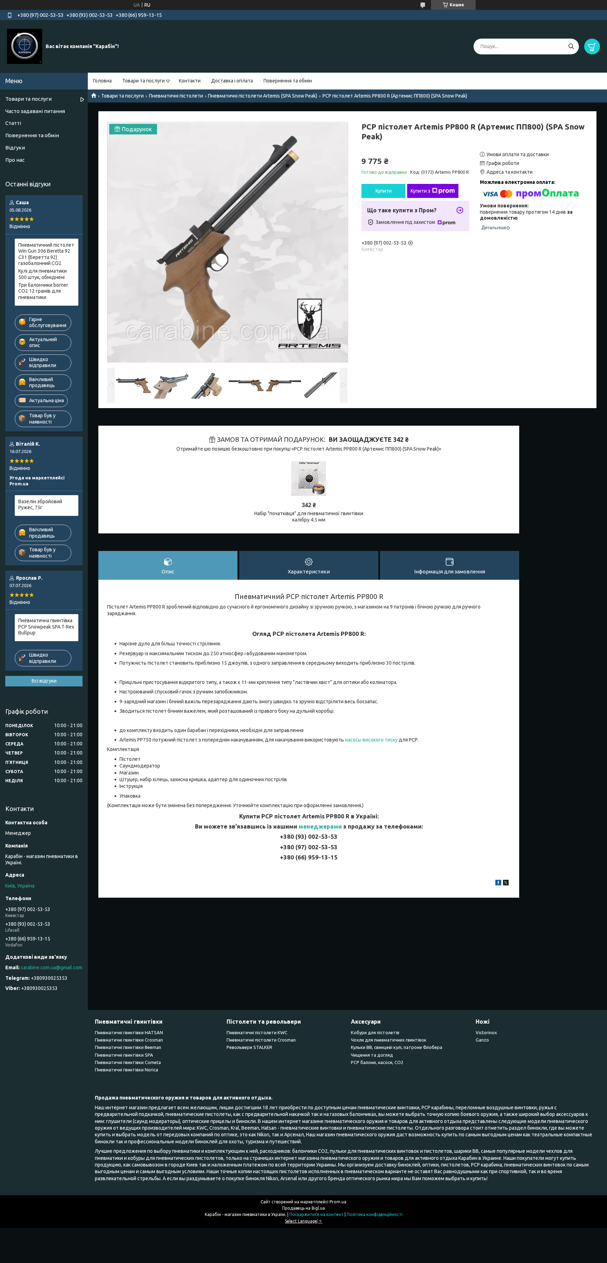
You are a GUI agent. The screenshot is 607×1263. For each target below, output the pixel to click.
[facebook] (498, 883)
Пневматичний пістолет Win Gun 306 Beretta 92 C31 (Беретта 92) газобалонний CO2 (46, 254)
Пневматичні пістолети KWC (257, 1032)
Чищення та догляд (372, 1054)
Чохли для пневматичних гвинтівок (388, 1039)
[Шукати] (571, 46)
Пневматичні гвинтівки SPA (124, 1054)
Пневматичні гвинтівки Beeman (128, 1047)
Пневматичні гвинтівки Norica (126, 1069)
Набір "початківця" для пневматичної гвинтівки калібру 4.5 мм (308, 517)
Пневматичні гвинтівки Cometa (128, 1062)
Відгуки (15, 148)
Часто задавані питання (35, 111)
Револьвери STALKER (249, 1047)
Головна (102, 81)
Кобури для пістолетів (375, 1032)
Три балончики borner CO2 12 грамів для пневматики (43, 291)
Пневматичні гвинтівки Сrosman (129, 1039)
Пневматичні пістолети (176, 96)
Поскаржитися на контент (316, 1214)
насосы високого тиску (371, 740)
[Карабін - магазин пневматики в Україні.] (24, 46)
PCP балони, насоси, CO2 (377, 1062)
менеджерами (320, 826)
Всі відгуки (44, 681)
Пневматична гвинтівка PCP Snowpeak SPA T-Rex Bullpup (46, 627)
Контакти (190, 81)
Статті (13, 123)
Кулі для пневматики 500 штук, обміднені (42, 274)
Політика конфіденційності (375, 1214)
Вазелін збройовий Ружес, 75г (40, 505)
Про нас (15, 160)
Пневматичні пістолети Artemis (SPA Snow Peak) (262, 96)
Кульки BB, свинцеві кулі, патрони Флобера (396, 1047)
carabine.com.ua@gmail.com (51, 967)
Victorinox (486, 1032)
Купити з (420, 191)
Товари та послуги (143, 81)
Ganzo (482, 1039)
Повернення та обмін (287, 81)
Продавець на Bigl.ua (303, 1208)
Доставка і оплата (232, 81)
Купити (384, 191)
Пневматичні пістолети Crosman (261, 1039)
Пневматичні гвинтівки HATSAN (129, 1032)
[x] (506, 883)
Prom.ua (337, 1201)
